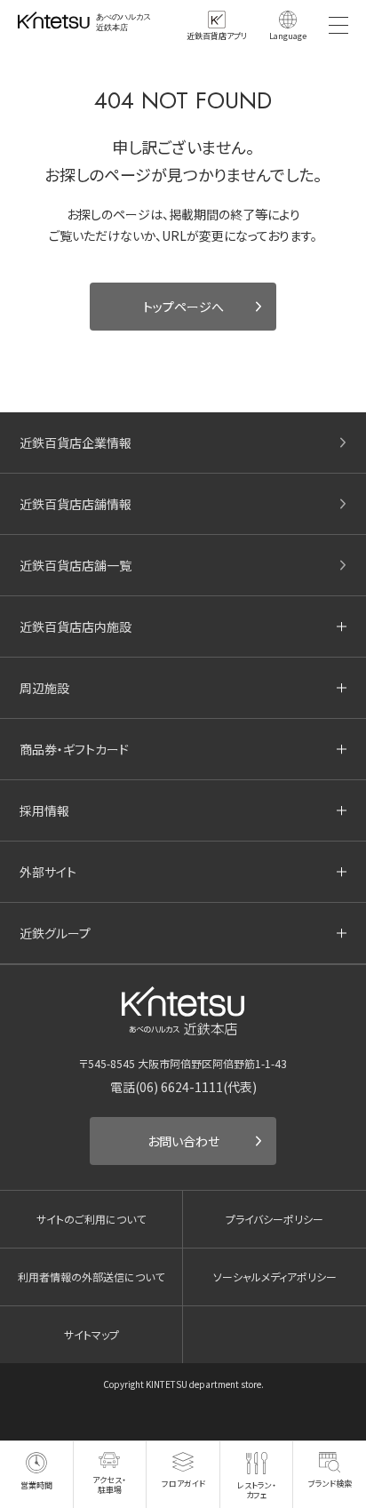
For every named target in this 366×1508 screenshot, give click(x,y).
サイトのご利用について (91, 1218)
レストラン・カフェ (256, 1490)
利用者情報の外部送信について (91, 1276)
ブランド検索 (330, 1483)
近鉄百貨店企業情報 (75, 442)
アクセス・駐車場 (109, 1484)
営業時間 (36, 1485)
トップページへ (183, 306)
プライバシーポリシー (274, 1218)
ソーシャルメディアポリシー (275, 1276)
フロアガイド (183, 1483)
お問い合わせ (183, 1141)
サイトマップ (91, 1334)
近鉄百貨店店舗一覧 (75, 565)
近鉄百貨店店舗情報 (75, 504)
